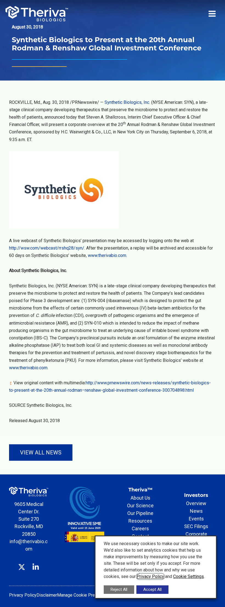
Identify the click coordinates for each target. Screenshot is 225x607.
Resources (140, 521)
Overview (196, 503)
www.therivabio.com (107, 255)
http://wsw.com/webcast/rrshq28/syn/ (46, 248)
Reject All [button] (119, 589)
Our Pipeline (140, 513)
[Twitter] (21, 563)
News (196, 511)
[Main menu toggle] (212, 13)
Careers (140, 528)
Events (196, 519)
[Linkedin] (35, 563)
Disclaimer (46, 595)
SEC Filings (196, 526)
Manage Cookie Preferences (84, 595)
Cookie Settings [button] (188, 576)
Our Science (140, 505)
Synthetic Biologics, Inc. (127, 102)
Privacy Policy (22, 595)
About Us (140, 498)
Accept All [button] (152, 589)
